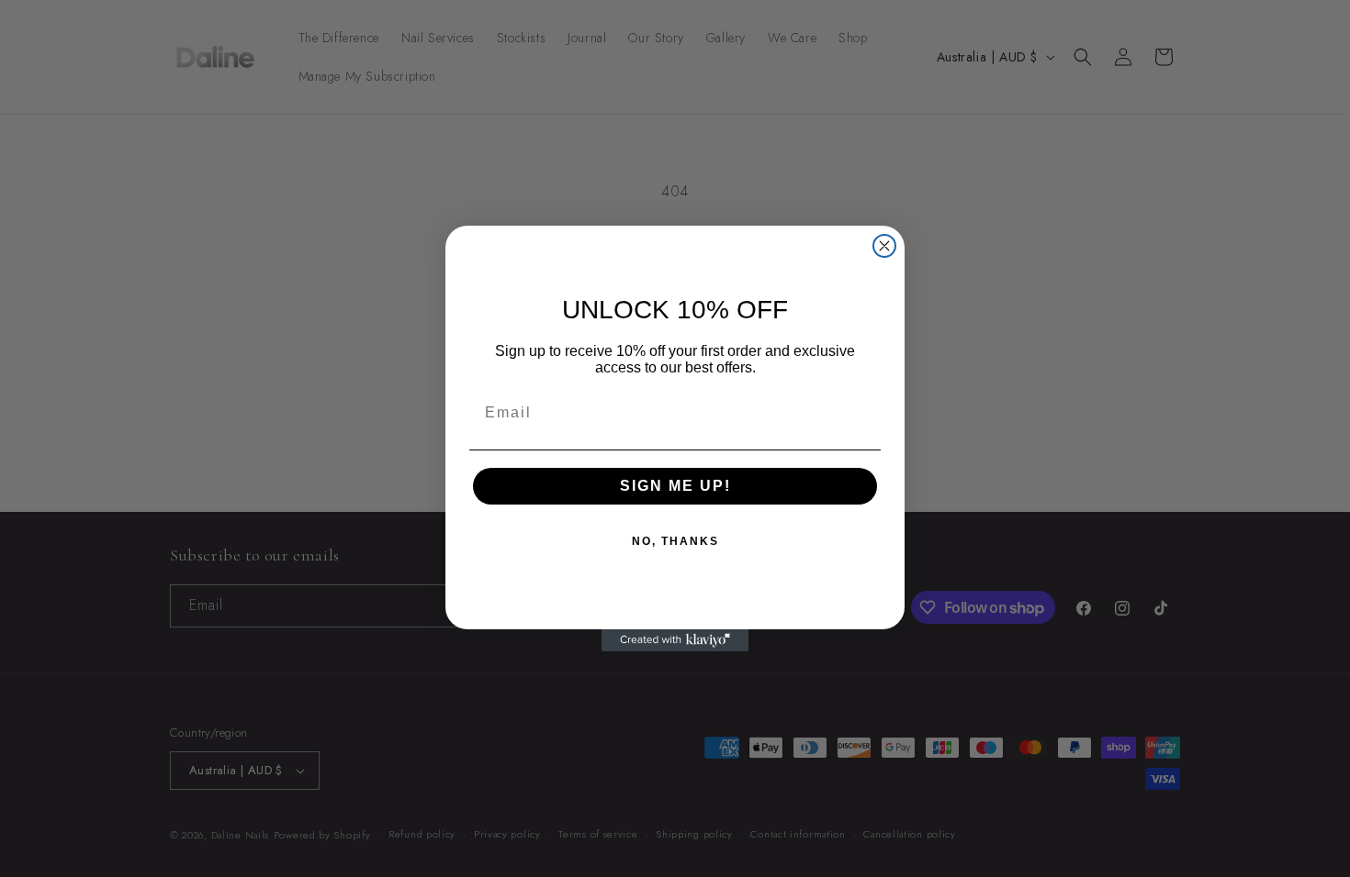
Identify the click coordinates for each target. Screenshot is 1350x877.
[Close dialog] (884, 246)
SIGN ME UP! (675, 486)
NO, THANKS (675, 541)
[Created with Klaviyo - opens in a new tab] (675, 640)
